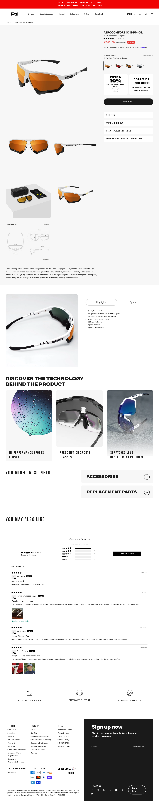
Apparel (61, 14)
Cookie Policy (63, 740)
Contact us (12, 730)
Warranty (11, 746)
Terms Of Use (63, 733)
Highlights (101, 302)
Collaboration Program (39, 736)
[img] (17, 573)
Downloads (99, 14)
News (32, 730)
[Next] (105, 4)
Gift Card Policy (64, 746)
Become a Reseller (38, 746)
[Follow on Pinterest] (110, 790)
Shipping (11, 733)
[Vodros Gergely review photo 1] (17, 668)
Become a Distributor (39, 743)
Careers (33, 753)
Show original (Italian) (22, 621)
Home (9, 22)
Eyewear (31, 14)
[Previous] (53, 4)
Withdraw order (13, 740)
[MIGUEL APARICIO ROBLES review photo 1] (17, 613)
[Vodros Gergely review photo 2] (29, 668)
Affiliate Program (37, 750)
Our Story (34, 733)
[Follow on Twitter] (98, 790)
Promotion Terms (65, 730)
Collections (74, 14)
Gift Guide (11, 772)
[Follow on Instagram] (104, 790)
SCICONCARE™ (64, 743)
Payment (11, 743)
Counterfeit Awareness (17, 750)
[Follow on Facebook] (92, 790)
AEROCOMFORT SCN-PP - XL (24, 22)
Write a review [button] (127, 554)
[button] (109, 39)
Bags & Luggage (46, 14)
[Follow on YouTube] (116, 790)
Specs (133, 302)
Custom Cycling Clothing (40, 740)
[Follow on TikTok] (122, 790)
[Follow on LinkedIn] (92, 794)
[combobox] (67, 768)
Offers (86, 14)
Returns (10, 736)
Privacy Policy (63, 736)
